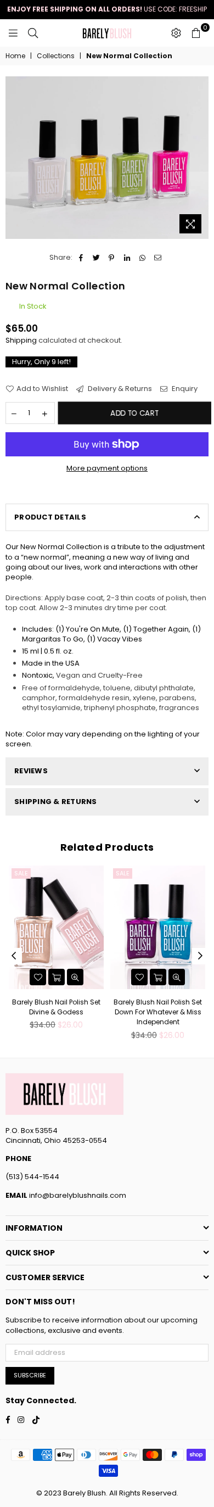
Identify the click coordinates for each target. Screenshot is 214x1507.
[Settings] (176, 33)
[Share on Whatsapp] (142, 258)
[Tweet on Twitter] (96, 258)
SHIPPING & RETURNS (55, 801)
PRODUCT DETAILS (50, 517)
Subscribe (30, 1375)
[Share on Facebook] (81, 258)
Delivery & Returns (119, 389)
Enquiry (184, 389)
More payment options (107, 468)
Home (15, 56)
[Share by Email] (158, 258)
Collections (56, 56)
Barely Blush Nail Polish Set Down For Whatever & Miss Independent (158, 1011)
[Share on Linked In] (127, 258)
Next (200, 956)
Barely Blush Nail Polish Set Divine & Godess (56, 1007)
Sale (21, 873)
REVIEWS (31, 771)
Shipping (21, 340)
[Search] (33, 33)
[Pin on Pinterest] (112, 258)
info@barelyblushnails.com (76, 1195)
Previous (13, 956)
